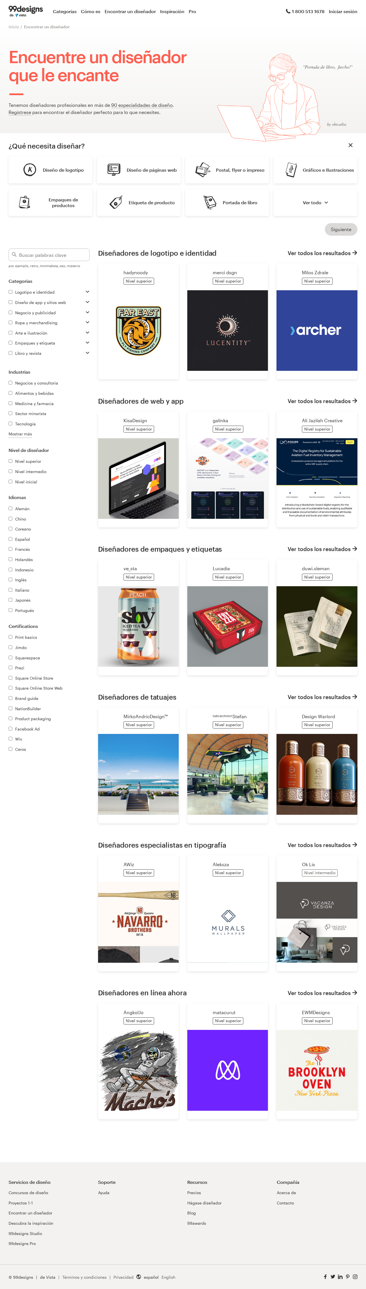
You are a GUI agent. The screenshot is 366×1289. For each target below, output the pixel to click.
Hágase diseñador (204, 1202)
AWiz (129, 864)
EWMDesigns (316, 1012)
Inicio (14, 26)
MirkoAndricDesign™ (146, 716)
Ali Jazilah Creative (322, 420)
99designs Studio (25, 1233)
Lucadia (221, 568)
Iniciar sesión (343, 11)
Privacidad (124, 1277)
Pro (192, 11)
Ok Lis (308, 864)
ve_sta (130, 568)
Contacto (285, 1202)
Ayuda (104, 1192)
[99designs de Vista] (26, 11)
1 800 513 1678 (308, 11)
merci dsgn (225, 272)
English (168, 1277)
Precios (194, 1192)
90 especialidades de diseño (142, 105)
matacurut (224, 1012)
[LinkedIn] (340, 1277)
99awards (196, 1223)
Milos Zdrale (315, 272)
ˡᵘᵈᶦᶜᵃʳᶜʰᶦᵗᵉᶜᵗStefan (230, 716)
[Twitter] (333, 1277)
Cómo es (90, 11)
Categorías (65, 11)
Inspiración (172, 11)
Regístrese (20, 112)
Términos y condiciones (84, 1277)
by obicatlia (336, 124)
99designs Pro (22, 1243)
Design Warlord (318, 716)
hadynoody (136, 272)
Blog (191, 1212)
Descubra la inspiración (31, 1223)
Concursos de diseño (28, 1192)
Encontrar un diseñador (130, 11)
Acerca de (286, 1192)
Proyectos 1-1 (21, 1202)
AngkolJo (134, 1012)
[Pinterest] (347, 1277)
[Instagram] (355, 1277)
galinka (220, 420)
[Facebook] (325, 1277)
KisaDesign (135, 420)
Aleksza (221, 864)
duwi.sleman (316, 568)
